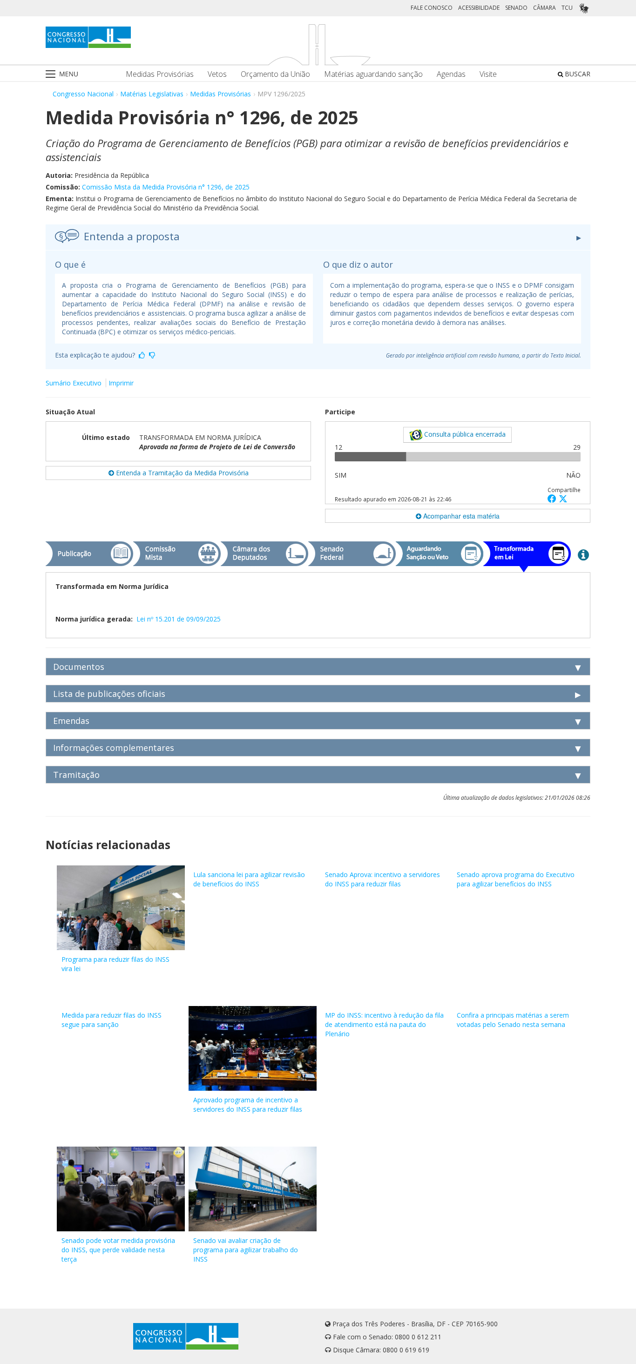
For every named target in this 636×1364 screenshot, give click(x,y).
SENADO (516, 8)
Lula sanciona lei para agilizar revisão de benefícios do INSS (249, 879)
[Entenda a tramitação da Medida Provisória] (583, 554)
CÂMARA (544, 8)
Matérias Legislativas (151, 93)
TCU (567, 8)
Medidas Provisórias (160, 74)
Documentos (78, 666)
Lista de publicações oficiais (109, 693)
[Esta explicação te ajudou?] (142, 355)
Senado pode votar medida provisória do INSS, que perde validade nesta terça (118, 1249)
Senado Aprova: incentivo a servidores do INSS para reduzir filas (382, 879)
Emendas (71, 720)
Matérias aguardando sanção (373, 74)
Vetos (217, 74)
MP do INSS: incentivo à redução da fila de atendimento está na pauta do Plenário (384, 1024)
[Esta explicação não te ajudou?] (152, 355)
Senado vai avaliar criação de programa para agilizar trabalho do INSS (245, 1249)
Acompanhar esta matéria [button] (460, 515)
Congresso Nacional (83, 93)
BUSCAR (576, 73)
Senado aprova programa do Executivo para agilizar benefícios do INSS (516, 879)
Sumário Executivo (73, 382)
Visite (488, 74)
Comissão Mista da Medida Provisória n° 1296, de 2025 (166, 186)
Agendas (451, 74)
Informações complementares (113, 747)
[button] (553, 498)
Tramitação (76, 774)
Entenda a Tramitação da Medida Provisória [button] (181, 472)
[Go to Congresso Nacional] (88, 37)
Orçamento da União (275, 74)
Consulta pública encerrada (464, 434)
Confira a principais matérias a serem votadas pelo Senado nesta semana (513, 1020)
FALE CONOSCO (432, 8)
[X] (563, 498)
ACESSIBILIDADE (479, 8)
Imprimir (121, 382)
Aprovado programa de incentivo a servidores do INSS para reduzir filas (247, 1104)
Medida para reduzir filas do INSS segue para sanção (111, 1020)
